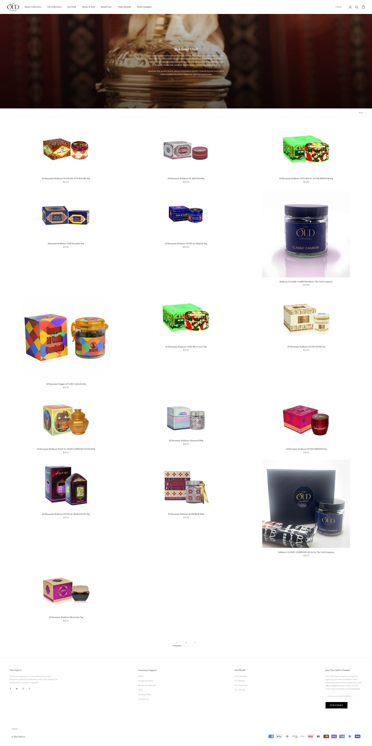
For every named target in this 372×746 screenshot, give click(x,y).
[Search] (356, 6)
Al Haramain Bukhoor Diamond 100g (186, 441)
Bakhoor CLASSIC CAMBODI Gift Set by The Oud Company (306, 552)
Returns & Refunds (147, 685)
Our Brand (239, 680)
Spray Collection (32, 7)
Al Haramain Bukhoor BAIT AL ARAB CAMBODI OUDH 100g (66, 449)
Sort (361, 112)
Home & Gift (88, 7)
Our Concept (241, 676)
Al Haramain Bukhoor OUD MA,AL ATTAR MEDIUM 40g (306, 178)
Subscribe (336, 705)
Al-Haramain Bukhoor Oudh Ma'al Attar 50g (186, 347)
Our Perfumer (241, 685)
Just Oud (72, 7)
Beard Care (106, 7)
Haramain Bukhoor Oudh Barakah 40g (66, 243)
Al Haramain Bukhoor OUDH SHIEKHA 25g (306, 449)
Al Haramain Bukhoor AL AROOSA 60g (186, 178)
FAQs (140, 676)
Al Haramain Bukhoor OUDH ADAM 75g (306, 347)
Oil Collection (54, 7)
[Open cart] (363, 7)
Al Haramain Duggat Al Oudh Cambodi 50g (66, 384)
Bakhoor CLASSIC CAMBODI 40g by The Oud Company (306, 282)
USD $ (338, 7)
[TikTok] (30, 688)
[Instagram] (23, 688)
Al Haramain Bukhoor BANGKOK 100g (186, 514)
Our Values (240, 690)
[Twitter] (17, 688)
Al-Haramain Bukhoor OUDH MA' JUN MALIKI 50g (66, 178)
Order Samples (144, 7)
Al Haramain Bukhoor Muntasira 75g (66, 617)
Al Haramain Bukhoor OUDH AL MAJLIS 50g (186, 243)
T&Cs (140, 690)
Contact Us (143, 699)
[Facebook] (10, 688)
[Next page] (195, 643)
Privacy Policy (144, 694)
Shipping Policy (145, 680)
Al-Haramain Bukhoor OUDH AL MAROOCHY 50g (66, 514)
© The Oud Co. (18, 737)
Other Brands (124, 7)
